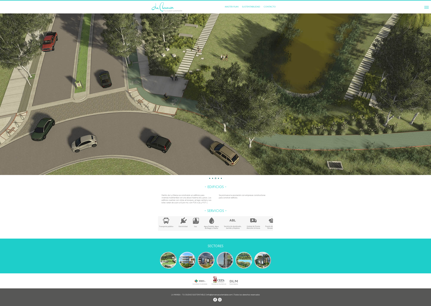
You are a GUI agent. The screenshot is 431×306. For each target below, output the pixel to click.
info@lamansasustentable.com (219, 295)
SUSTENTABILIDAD (251, 7)
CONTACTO (270, 7)
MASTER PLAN (232, 7)
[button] (426, 7)
